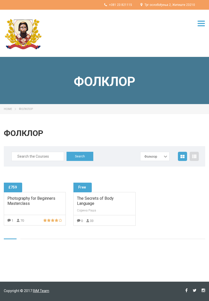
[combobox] (154, 156)
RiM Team (41, 291)
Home (8, 109)
